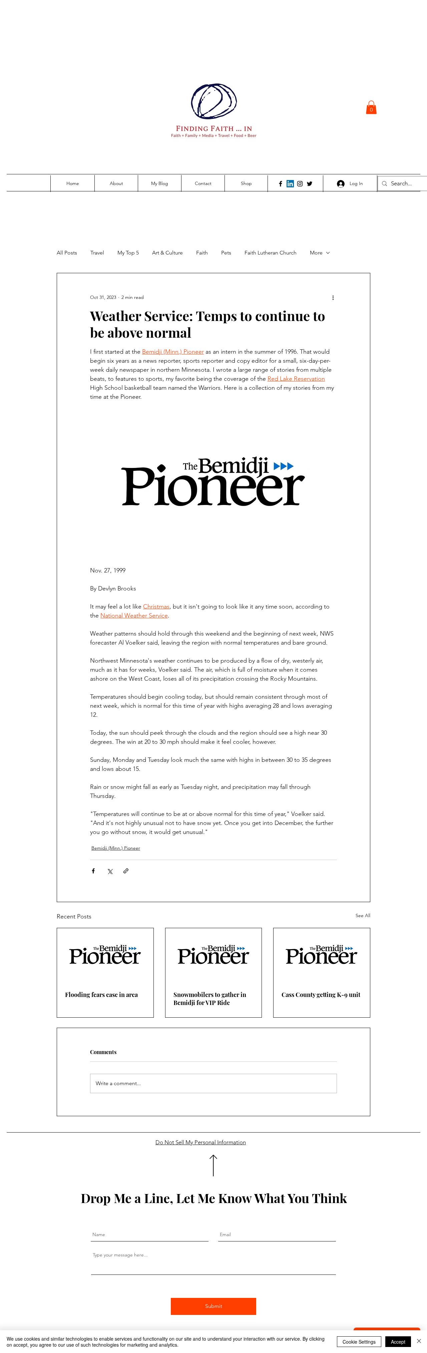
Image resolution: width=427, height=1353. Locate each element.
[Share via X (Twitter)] (109, 871)
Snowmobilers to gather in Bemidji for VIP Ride (209, 999)
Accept (398, 1341)
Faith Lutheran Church (271, 252)
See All (363, 915)
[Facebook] (280, 183)
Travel (97, 252)
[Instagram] (300, 183)
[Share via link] (126, 871)
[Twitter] (309, 183)
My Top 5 (128, 252)
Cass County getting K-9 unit (321, 995)
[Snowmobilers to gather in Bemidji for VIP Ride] (213, 955)
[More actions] (333, 297)
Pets (226, 252)
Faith (202, 252)
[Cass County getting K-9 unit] (322, 955)
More (316, 252)
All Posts (67, 252)
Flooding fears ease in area (101, 995)
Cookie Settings (359, 1341)
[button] (371, 107)
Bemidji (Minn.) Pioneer (115, 848)
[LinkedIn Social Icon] (290, 183)
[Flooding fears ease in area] (105, 955)
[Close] (419, 1342)
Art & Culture (167, 252)
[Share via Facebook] (93, 871)
